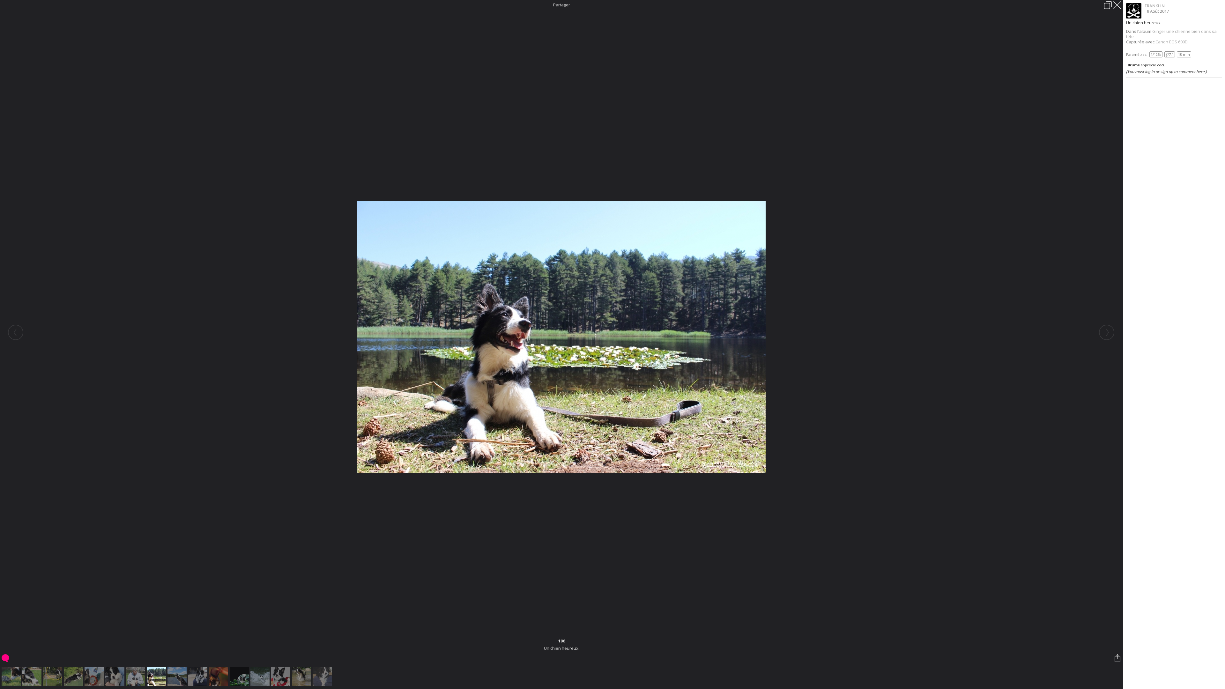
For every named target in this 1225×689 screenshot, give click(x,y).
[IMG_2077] (281, 676)
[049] (260, 676)
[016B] (53, 676)
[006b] (323, 676)
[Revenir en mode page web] (1108, 5)
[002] (115, 676)
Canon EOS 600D (1171, 42)
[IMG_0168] (136, 676)
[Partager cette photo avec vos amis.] (1118, 658)
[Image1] (219, 676)
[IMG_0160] (32, 676)
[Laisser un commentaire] (6, 658)
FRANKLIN (1155, 6)
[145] (177, 676)
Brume (1134, 65)
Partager (561, 5)
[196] (157, 676)
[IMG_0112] (198, 676)
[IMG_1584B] (74, 676)
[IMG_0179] (12, 676)
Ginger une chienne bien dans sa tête (1171, 34)
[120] (95, 676)
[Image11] (240, 676)
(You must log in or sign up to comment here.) (1166, 71)
